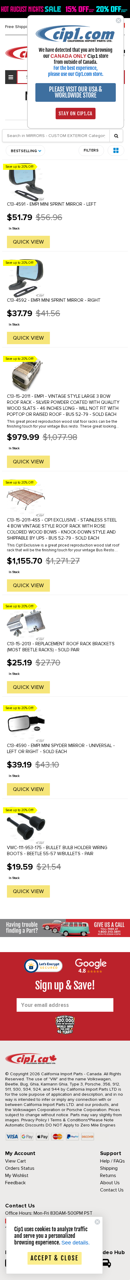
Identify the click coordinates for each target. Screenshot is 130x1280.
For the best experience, (76, 68)
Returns (108, 1176)
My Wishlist (16, 1176)
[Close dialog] (118, 20)
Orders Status (19, 1168)
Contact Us (112, 1190)
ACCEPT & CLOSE (55, 1258)
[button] (116, 150)
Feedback (15, 1183)
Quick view (28, 241)
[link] (75, 33)
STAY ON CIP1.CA (76, 114)
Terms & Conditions (69, 1120)
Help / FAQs (112, 1161)
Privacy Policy (34, 1120)
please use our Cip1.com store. (75, 74)
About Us (110, 1183)
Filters (91, 150)
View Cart (15, 1161)
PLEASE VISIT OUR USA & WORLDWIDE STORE (75, 92)
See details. (75, 1243)
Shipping (109, 1168)
